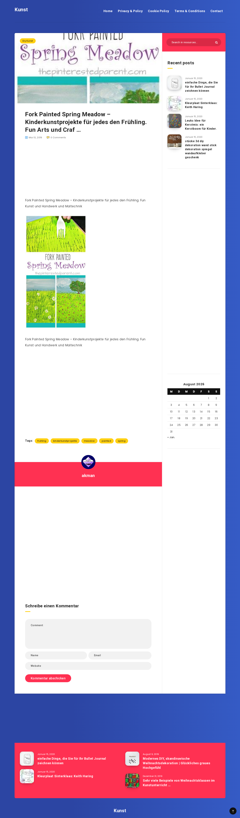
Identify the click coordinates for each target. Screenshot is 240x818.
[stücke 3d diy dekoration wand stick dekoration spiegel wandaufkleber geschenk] (174, 141)
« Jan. (171, 437)
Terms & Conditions (189, 11)
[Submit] (216, 42)
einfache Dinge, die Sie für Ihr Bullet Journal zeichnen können (201, 86)
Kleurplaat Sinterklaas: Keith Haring (201, 105)
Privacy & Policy (130, 11)
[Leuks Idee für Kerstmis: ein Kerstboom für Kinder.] (174, 121)
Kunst (21, 9)
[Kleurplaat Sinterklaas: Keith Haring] (174, 103)
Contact (216, 11)
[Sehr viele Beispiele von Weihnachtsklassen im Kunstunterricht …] (132, 781)
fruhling (41, 441)
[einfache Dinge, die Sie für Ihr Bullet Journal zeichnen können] (174, 83)
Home (108, 11)
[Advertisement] (88, 170)
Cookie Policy (158, 11)
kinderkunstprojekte (65, 441)
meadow (89, 441)
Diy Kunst (27, 41)
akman (88, 475)
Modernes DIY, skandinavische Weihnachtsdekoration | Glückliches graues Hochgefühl (176, 763)
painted (106, 441)
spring (121, 441)
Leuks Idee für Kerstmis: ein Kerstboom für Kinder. (201, 124)
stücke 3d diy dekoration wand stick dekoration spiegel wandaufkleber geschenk (201, 149)
